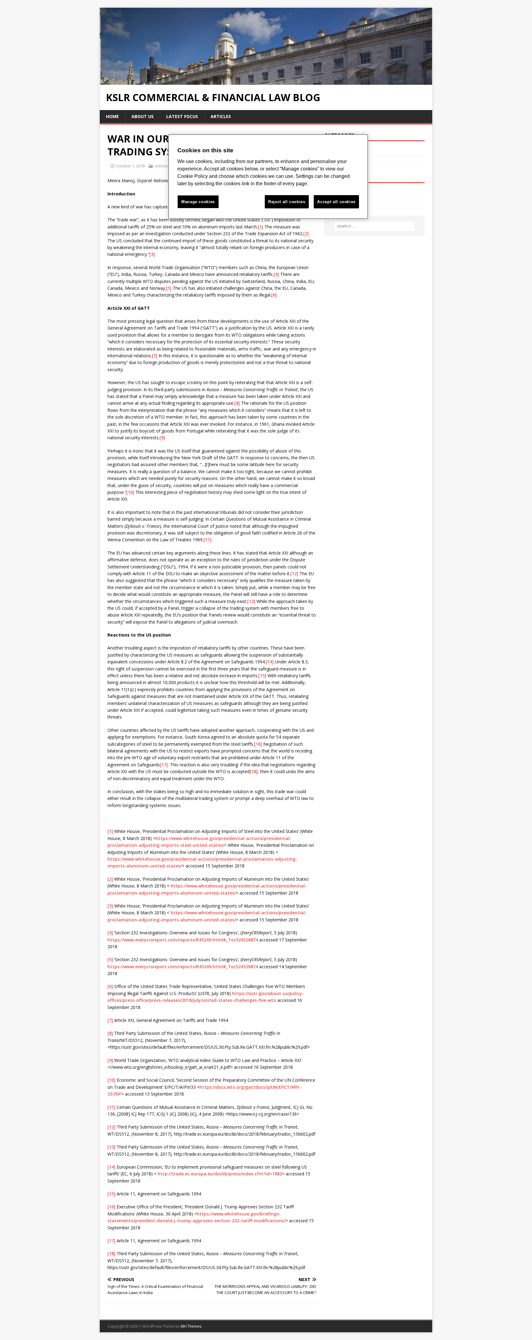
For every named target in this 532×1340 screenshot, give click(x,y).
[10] (130, 492)
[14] (270, 662)
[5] (168, 288)
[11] (208, 540)
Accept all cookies (336, 201)
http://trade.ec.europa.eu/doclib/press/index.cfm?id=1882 (220, 1174)
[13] (251, 601)
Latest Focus (182, 116)
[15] (262, 675)
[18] (254, 771)
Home (112, 116)
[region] (268, 176)
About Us (142, 116)
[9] (162, 438)
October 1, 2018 (130, 166)
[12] (294, 573)
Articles (221, 116)
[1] (260, 227)
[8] (237, 403)
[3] (152, 254)
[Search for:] (374, 226)
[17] (164, 765)
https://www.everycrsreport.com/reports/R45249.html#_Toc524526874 (182, 940)
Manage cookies (198, 201)
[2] (306, 233)
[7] (154, 356)
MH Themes (191, 1326)
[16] (258, 744)
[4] (276, 274)
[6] (274, 295)
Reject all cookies (286, 201)
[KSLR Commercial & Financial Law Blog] (266, 81)
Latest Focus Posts (343, 161)
